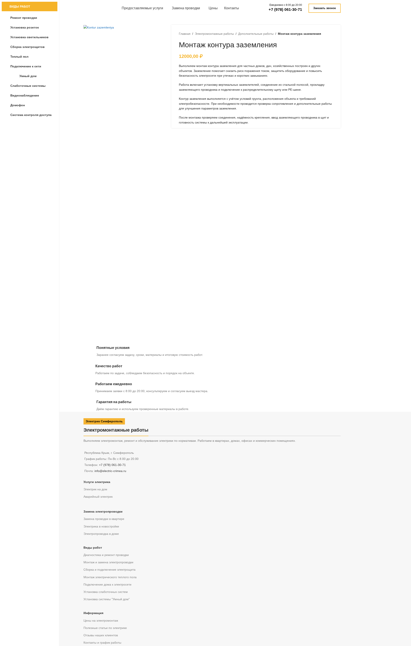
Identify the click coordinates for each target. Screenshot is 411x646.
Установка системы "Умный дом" (106, 599)
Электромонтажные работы (214, 33)
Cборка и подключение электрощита (109, 569)
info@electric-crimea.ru (110, 471)
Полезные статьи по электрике (105, 628)
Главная (185, 33)
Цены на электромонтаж (100, 620)
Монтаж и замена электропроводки (108, 562)
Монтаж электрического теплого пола (110, 577)
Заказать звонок (324, 8)
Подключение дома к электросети (107, 584)
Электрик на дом (95, 489)
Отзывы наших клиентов (100, 635)
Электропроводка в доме (101, 533)
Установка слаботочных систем (105, 592)
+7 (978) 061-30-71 (285, 9)
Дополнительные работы (256, 33)
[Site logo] (88, 8)
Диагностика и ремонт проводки (106, 555)
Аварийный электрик (98, 496)
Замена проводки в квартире (103, 519)
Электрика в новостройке (101, 526)
